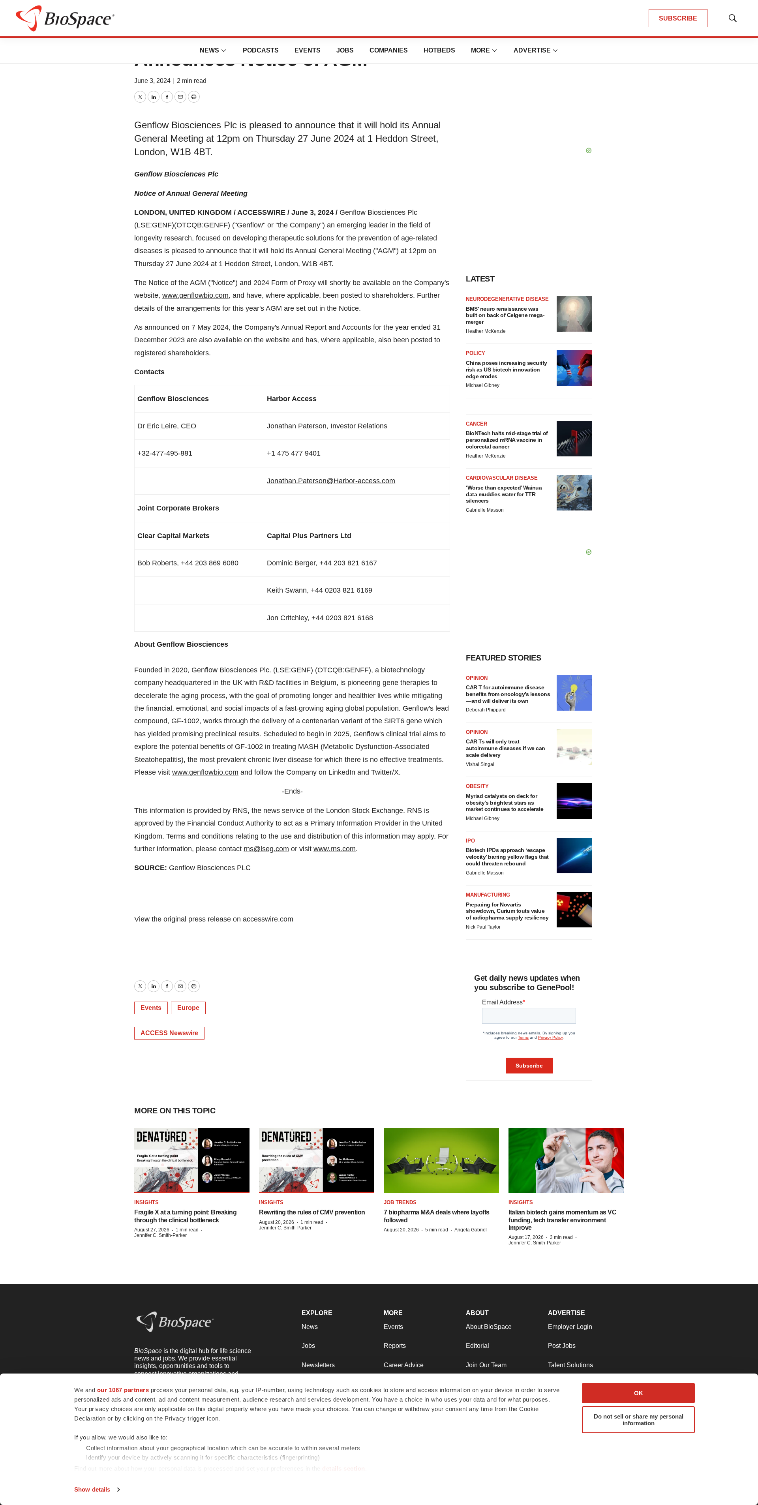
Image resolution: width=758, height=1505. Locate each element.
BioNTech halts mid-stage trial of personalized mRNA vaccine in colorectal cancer (507, 440)
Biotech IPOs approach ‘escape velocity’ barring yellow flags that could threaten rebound (507, 857)
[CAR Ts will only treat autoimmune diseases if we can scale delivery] (574, 747)
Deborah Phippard (486, 710)
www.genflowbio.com (195, 295)
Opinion (477, 678)
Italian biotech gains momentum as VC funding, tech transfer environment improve (562, 1220)
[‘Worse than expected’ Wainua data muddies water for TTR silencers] (574, 492)
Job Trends (400, 1202)
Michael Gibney (482, 385)
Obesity (477, 786)
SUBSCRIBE (678, 18)
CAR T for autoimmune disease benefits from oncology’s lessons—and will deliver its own (508, 694)
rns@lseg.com (266, 849)
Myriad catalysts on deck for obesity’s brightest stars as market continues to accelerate (504, 803)
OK (638, 1393)
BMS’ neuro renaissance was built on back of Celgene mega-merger (505, 315)
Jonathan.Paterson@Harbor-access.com (331, 481)
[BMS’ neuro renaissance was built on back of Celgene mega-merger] (574, 314)
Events (308, 50)
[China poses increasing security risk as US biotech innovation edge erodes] (574, 368)
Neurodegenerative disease (507, 299)
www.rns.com (334, 849)
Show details (92, 1489)
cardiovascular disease (502, 478)
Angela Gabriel (470, 1230)
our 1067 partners (123, 1390)
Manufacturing (488, 895)
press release (209, 919)
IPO (470, 841)
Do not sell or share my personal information (638, 1419)
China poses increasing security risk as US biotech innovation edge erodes (506, 369)
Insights (146, 1202)
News (209, 50)
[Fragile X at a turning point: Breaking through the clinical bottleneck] (192, 1160)
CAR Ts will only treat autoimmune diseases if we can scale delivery (505, 748)
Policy (475, 353)
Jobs (345, 50)
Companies (389, 50)
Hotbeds (439, 50)
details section (343, 1468)
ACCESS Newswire (169, 1033)
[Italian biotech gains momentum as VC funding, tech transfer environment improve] (566, 1160)
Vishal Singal (480, 764)
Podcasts (261, 50)
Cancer (476, 424)
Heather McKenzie (486, 331)
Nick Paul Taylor (483, 927)
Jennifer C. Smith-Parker (160, 1235)
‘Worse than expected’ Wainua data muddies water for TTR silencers (504, 494)
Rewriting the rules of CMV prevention (312, 1212)
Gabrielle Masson (485, 510)
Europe (188, 1007)
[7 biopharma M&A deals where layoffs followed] (441, 1160)
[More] (224, 50)
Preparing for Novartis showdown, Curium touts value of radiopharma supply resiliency (507, 911)
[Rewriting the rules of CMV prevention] (316, 1160)
